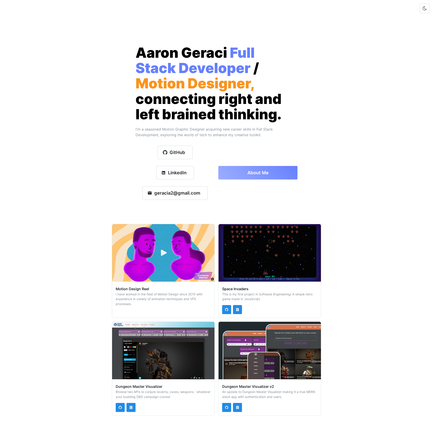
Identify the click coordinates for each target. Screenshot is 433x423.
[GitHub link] (226, 309)
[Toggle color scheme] (425, 8)
